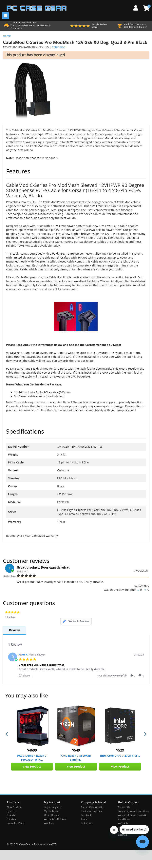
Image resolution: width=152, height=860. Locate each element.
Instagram (86, 823)
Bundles (11, 819)
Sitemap (122, 834)
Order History (51, 815)
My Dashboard (52, 811)
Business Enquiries (91, 811)
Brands (11, 815)
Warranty (123, 823)
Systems (11, 811)
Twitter (85, 819)
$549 (76, 750)
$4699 (32, 750)
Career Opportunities (92, 807)
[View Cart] (145, 8)
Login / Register (52, 807)
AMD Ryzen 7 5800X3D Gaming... (76, 757)
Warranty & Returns (55, 819)
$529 (120, 750)
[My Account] (137, 7)
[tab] (76, 621)
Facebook (86, 815)
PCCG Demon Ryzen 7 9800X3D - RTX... (32, 757)
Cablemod (58, 47)
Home (7, 36)
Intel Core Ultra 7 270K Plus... (120, 755)
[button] (26, 675)
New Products (14, 807)
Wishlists (49, 823)
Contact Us (124, 807)
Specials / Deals (15, 823)
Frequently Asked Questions (133, 811)
